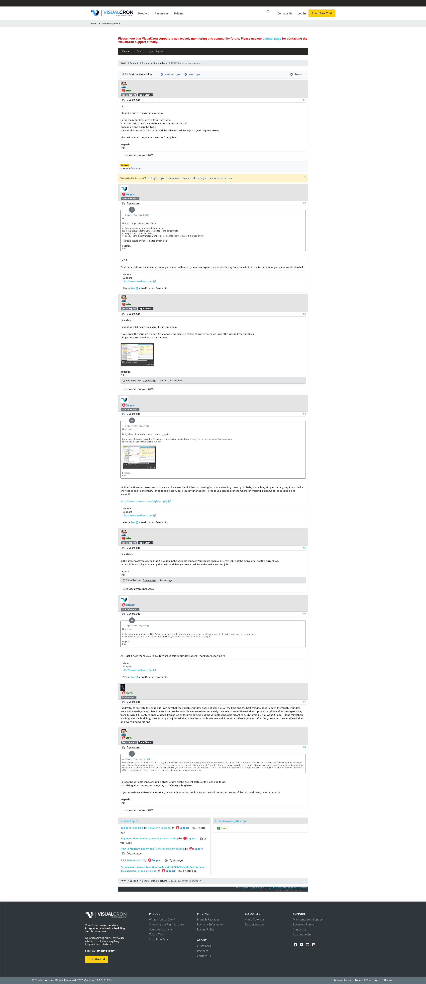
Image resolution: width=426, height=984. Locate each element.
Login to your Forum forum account (171, 178)
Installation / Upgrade (157, 827)
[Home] (112, 14)
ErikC (128, 90)
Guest (224, 828)
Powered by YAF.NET (258, 888)
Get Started (97, 959)
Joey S (129, 693)
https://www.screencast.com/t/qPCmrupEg (144, 501)
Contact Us (284, 13)
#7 (304, 701)
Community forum (111, 23)
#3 (304, 313)
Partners (202, 951)
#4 (304, 413)
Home (94, 23)
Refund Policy (205, 929)
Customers (204, 946)
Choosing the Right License (166, 924)
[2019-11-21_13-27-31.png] (137, 364)
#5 (304, 547)
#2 (304, 203)
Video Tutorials (255, 919)
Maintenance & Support (308, 919)
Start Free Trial (322, 13)
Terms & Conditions (367, 980)
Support (134, 63)
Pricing (179, 13)
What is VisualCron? (162, 919)
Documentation (255, 924)
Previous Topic (171, 74)
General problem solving (154, 63)
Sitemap (389, 980)
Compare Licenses (160, 929)
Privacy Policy (242, 888)
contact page (272, 38)
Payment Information (210, 924)
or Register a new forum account (214, 178)
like (133, 288)
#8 (304, 747)
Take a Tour (156, 934)
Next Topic (193, 74)
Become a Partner (304, 924)
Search (140, 51)
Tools (297, 74)
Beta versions (135, 860)
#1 (304, 99)
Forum (125, 51)
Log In (302, 13)
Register (159, 51)
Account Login (302, 934)
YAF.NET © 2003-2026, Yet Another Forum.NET (288, 888)
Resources (161, 13)
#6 (304, 613)
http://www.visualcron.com (138, 281)
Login (150, 51)
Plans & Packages (208, 919)
